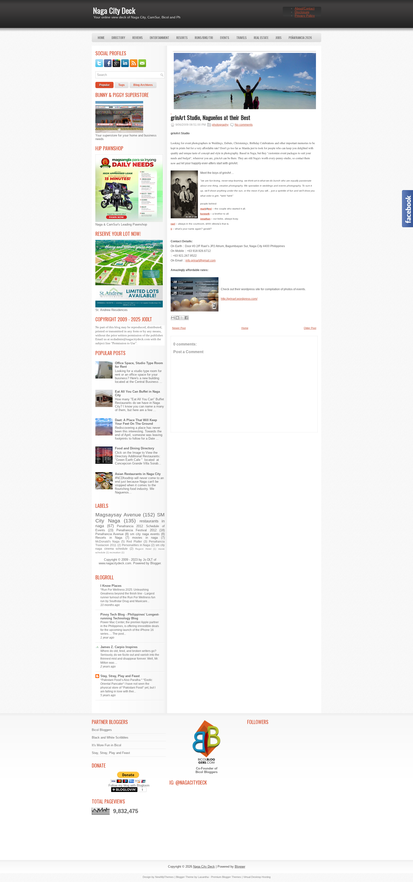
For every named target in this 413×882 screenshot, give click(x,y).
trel (210, 208)
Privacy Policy (305, 15)
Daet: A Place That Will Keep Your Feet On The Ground (136, 421)
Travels (241, 37)
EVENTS (224, 37)
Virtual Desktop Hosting (257, 877)
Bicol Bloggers (102, 730)
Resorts (182, 37)
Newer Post (179, 328)
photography (220, 124)
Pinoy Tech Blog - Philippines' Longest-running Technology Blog (129, 616)
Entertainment (159, 37)
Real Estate (261, 37)
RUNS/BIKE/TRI (204, 37)
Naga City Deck (114, 10)
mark (203, 208)
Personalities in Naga (136, 545)
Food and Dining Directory (134, 448)
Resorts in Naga (108, 537)
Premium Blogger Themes (226, 877)
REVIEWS (137, 37)
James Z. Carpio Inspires (118, 647)
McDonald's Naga (107, 541)
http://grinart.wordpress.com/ (239, 298)
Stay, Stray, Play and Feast (120, 676)
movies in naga (145, 537)
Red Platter (134, 541)
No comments (244, 124)
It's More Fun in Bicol (106, 745)
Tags (121, 85)
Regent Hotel (143, 549)
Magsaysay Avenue (118, 514)
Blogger (155, 563)
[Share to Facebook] (186, 317)
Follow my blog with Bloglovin (129, 785)
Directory (118, 37)
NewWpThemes (164, 877)
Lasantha (203, 877)
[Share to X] (181, 317)
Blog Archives (143, 85)
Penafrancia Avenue (109, 534)
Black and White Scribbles (110, 737)
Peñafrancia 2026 (300, 37)
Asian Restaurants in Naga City (138, 474)
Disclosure (302, 12)
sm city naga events (145, 534)
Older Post (310, 328)
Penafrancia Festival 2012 (136, 530)
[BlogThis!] (177, 317)
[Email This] (172, 317)
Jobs (279, 37)
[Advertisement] (244, 478)
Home (101, 37)
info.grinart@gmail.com (200, 260)
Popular (104, 85)
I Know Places (110, 586)
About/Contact (305, 8)
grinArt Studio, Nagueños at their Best (210, 117)
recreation (115, 552)
